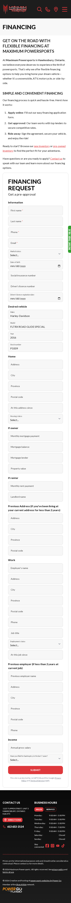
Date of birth (15, 262)
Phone (15, 232)
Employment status (17, 641)
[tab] (38, 809)
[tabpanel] (49, 827)
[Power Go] (32, 889)
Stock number (15, 344)
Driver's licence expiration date (22, 295)
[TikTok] (63, 846)
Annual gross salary (21, 747)
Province (15, 386)
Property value (18, 468)
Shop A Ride (21, 884)
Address (15, 364)
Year (12, 334)
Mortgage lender (19, 457)
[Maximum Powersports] (15, 9)
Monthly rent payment (22, 486)
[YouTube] (58, 846)
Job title (15, 633)
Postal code (17, 397)
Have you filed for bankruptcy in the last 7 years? (29, 756)
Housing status (16, 416)
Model (12, 323)
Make (12, 312)
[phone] (48, 9)
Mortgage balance (20, 446)
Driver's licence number (23, 286)
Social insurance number (23, 275)
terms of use (8, 872)
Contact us (56, 158)
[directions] (56, 9)
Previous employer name (23, 676)
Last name (17, 221)
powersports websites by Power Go (45, 880)
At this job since (19, 654)
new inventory (42, 146)
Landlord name (18, 496)
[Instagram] (52, 846)
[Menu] (64, 9)
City (13, 375)
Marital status (15, 251)
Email (14, 243)
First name (17, 210)
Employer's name (19, 568)
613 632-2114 (15, 826)
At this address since (22, 407)
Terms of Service (37, 781)
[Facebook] (47, 846)
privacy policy (58, 869)
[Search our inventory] (39, 9)
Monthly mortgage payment (25, 436)
